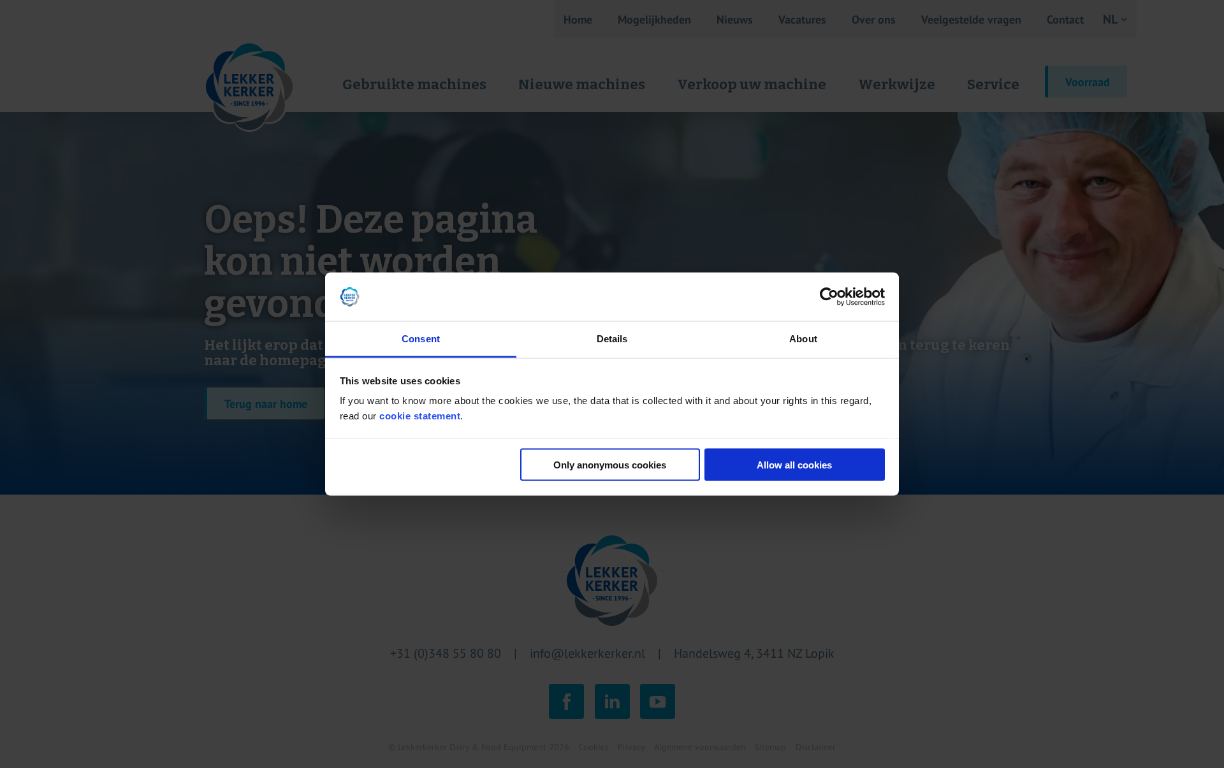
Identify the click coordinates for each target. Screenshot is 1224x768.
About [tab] (803, 338)
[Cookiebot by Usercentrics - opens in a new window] (829, 297)
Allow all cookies (794, 464)
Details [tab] (612, 338)
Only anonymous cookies (609, 464)
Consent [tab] (421, 338)
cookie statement (419, 415)
